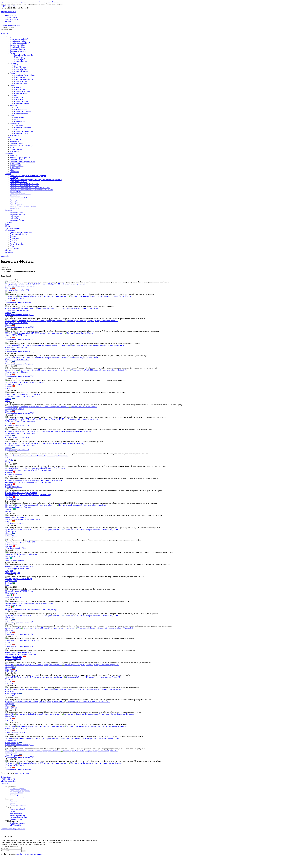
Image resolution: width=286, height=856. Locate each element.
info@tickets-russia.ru (8, 12)
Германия (13, 95)
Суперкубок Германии (23, 101)
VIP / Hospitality (16, 825)
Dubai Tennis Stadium (13, 605)
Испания (13, 63)
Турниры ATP (15, 196)
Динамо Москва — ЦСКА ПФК (66, 370)
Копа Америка (19, 117)
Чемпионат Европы (17, 49)
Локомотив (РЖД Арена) (14, 298)
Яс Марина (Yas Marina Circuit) (17, 568)
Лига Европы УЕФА (18, 41)
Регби (12, 246)
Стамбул (8, 472)
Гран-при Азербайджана (14, 560)
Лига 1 (16, 107)
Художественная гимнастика (21, 232)
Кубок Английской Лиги (23, 79)
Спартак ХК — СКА (57, 702)
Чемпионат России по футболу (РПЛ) (19, 302)
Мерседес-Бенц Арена (13, 384)
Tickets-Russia (6, 777)
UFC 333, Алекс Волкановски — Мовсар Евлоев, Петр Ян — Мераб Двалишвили (36, 456)
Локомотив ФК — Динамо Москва (68, 296)
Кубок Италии (19, 89)
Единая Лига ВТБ (16, 166)
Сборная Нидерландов (23, 127)
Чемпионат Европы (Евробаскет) (22, 162)
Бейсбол (13, 236)
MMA (7, 226)
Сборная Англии (20, 83)
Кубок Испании (20, 67)
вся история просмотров (22, 773)
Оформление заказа (17, 815)
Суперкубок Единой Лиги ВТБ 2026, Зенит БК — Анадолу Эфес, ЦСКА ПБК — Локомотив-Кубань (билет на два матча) (51, 419)
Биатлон (8, 210)
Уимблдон (14, 178)
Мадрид (8, 521)
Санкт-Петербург (11, 694)
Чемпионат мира (16, 143)
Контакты (4, 783)
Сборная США (20, 121)
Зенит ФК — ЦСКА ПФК (61, 751)
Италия (12, 85)
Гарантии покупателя (18, 789)
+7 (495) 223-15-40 (8, 6)
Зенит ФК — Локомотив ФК (63, 738)
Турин (7, 595)
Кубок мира (14, 216)
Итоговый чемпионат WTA (20, 194)
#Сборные (9, 252)
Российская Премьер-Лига (24, 55)
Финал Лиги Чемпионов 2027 (16, 517)
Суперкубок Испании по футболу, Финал (21, 493)
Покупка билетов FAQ (18, 817)
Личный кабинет (16, 793)
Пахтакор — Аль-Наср (55, 505)
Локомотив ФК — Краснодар (64, 763)
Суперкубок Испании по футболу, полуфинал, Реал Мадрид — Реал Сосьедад (35, 468)
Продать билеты (11, 19)
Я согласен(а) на (22, 854)
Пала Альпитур (11, 593)
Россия (12, 53)
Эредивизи (18, 125)
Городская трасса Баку (13, 556)
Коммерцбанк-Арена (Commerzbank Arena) (21, 654)
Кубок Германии (20, 99)
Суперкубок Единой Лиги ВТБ (17, 290)
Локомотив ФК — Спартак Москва (51, 407)
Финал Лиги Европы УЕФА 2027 (18, 652)
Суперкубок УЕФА (17, 45)
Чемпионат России (17, 220)
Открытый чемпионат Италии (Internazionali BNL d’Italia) (32, 190)
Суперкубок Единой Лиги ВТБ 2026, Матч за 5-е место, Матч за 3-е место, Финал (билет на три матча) (44, 443)
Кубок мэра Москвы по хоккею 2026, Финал (22, 640)
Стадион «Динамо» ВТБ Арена (17, 347)
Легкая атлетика (16, 242)
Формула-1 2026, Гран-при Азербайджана (21, 554)
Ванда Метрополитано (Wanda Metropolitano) (22, 519)
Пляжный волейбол (17, 244)
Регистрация (14, 795)
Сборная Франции (21, 113)
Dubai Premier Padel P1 (18, 182)
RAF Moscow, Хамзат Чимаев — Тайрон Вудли (23, 394)
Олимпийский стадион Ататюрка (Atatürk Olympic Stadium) (28, 470)
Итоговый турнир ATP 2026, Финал (19, 591)
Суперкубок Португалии (23, 131)
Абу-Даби (9, 460)
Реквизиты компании (18, 805)
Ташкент (8, 509)
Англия (13, 73)
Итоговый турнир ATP (18, 198)
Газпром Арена (11, 740)
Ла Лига (17, 65)
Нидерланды (15, 123)
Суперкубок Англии (22, 81)
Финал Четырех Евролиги (20, 158)
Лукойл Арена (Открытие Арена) (18, 310)
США (12, 115)
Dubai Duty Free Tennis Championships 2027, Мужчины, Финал (29, 603)
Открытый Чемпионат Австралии (23, 206)
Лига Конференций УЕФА (20, 43)
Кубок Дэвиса (15, 202)
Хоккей (8, 137)
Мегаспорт (9, 618)
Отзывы (8, 21)
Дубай (7, 608)
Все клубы (5, 256)
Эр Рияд (8, 583)
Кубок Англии (19, 77)
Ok (24, 851)
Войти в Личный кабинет (11, 25)
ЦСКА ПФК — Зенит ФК (61, 321)
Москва (8, 288)
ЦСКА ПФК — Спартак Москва (49, 333)
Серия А (17, 87)
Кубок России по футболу (15, 732)
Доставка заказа (11, 17)
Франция (13, 105)
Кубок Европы (15, 164)
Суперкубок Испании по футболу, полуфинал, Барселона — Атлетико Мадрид (35, 480)
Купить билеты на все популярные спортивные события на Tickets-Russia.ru (30, 2)
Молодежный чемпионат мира (21, 145)
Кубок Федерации (17, 204)
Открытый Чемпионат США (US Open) (25, 184)
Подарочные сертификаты (20, 791)
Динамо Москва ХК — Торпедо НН (69, 628)
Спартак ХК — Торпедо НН (63, 677)
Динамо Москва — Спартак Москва (52, 358)
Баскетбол (9, 154)
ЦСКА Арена (10, 532)
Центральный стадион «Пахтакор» (18, 507)
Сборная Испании (21, 71)
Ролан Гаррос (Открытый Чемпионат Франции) (28, 176)
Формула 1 (9, 222)
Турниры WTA (15, 192)
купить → (4, 33)
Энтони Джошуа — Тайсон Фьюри (18, 579)
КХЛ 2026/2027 (16, 139)
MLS (16, 119)
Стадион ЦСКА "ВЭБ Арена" (16, 323)
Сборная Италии (20, 93)
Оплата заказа (10, 15)
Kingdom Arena (11, 581)
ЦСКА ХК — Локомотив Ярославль (69, 714)
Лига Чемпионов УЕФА (19, 39)
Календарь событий (17, 809)
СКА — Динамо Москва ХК (63, 689)
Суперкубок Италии (22, 91)
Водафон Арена (11, 544)
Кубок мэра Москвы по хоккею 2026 (19, 622)
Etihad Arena (10, 458)
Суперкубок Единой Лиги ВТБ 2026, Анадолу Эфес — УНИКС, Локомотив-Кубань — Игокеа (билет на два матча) (49, 431)
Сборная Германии (21, 103)
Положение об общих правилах (13, 829)
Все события (14, 135)
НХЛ (12, 147)
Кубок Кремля (15, 200)
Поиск (12, 811)
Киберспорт (14, 248)
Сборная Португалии (22, 133)
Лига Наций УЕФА (17, 47)
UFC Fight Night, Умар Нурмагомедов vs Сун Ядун (24, 382)
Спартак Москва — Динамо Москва (52, 308)
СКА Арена (9, 691)
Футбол (8, 37)
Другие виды (10, 230)
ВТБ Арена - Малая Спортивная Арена (20, 286)
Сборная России (20, 61)
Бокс (7, 224)
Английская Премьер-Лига (24, 75)
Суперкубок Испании (22, 69)
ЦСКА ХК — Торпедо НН (62, 665)
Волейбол (13, 240)
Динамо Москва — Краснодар (64, 345)
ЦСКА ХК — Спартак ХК (61, 530)
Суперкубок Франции (22, 111)
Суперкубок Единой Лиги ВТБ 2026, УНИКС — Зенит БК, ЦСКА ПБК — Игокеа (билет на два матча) (45, 284)
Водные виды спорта (18, 238)
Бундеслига (18, 97)
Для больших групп (17, 823)
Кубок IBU (14, 218)
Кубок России (19, 57)
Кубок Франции (20, 109)
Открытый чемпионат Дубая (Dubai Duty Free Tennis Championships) (36, 180)
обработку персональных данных (29, 854)
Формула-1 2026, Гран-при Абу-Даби (19, 566)
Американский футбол (18, 234)
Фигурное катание (12, 228)
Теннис (8, 174)
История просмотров (18, 797)
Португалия (14, 129)
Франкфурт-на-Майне (13, 657)
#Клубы (8, 250)
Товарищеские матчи (18, 51)
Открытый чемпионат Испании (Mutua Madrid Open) (30, 188)
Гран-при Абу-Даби (12, 573)
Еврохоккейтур (15, 141)
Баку (7, 558)
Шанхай (8, 386)
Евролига (13, 156)
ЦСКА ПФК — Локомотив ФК (65, 726)
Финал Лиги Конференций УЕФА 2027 (20, 542)
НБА (12, 170)
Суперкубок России (21, 59)
